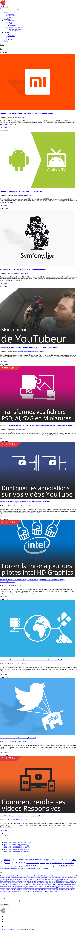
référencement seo (51, 886)
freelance (12, 881)
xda (42, 891)
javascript (66, 863)
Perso (23, 351)
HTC (56, 881)
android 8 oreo (53, 860)
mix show (10, 884)
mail (38, 883)
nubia (38, 884)
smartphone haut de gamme (47, 866)
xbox (39, 891)
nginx (34, 884)
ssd (10, 868)
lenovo (22, 883)
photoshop (8, 886)
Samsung (2, 888)
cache (10, 879)
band (18, 877)
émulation (7, 881)
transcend (34, 889)
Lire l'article (3, 127)
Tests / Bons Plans (9, 20)
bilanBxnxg (66, 859)
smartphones (66, 865)
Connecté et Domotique (15, 27)
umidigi (67, 889)
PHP (9, 37)
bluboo (56, 877)
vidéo (34, 868)
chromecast (20, 879)
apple (12, 877)
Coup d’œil (11, 14)
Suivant (6, 835)
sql (74, 888)
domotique (42, 863)
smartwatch (50, 888)
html (57, 863)
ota (70, 884)
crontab (59, 879)
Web (9, 34)
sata (15, 888)
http (62, 881)
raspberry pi (42, 886)
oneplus (55, 884)
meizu (59, 883)
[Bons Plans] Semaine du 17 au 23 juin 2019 (17, 846)
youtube (55, 891)
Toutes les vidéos (13, 31)
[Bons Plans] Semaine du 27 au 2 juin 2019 (16, 851)
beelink (38, 877)
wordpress (34, 891)
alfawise (12, 876)
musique (2, 866)
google (51, 863)
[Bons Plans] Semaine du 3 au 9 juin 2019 (16, 849)
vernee (15, 891)
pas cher (17, 866)
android (7, 860)
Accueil (6, 12)
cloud (42, 879)
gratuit (27, 881)
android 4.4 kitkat (14, 859)
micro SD (64, 883)
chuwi (25, 879)
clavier (28, 863)
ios (63, 863)
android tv (59, 860)
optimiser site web (11, 866)
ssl (3, 889)
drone (1, 881)
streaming (13, 868)
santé (12, 888)
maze (50, 883)
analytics (2, 859)
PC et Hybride (12, 25)
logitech (34, 883)
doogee (72, 879)
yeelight (50, 891)
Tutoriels (6, 32)
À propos (3, 929)
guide (31, 881)
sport (7, 868)
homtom (47, 881)
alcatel (8, 876)
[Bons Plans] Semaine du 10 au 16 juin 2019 (17, 847)
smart (20, 888)
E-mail (2, 899)
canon (14, 879)
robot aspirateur (61, 886)
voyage (23, 891)
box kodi (7, 863)
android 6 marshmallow (27, 860)
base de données (31, 877)
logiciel (29, 883)
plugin (21, 886)
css (38, 863)
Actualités (7, 19)
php (20, 866)
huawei (60, 863)
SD (18, 888)
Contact (10, 17)
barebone (23, 877)
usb (7, 891)
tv (31, 868)
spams (67, 888)
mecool (54, 883)
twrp (58, 889)
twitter (55, 889)
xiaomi (45, 868)
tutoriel (28, 868)
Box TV (10, 24)
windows (39, 868)
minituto (71, 863)
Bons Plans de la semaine (15, 29)
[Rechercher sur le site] (18, 9)
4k (1, 876)
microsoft (70, 883)
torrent (29, 889)
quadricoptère (34, 886)
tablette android (19, 868)
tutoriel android (46, 889)
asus (15, 877)
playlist (23, 866)
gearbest (47, 863)
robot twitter (70, 886)
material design (44, 883)
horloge (52, 881)
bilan (63, 859)
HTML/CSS (11, 36)
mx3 (6, 866)
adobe (3, 876)
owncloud (74, 884)
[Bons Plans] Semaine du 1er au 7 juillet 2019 (17, 844)
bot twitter (68, 877)
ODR (50, 884)
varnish (10, 891)
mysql (23, 884)
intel (1, 883)
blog (70, 860)
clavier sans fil (34, 863)
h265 (54, 863)
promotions (31, 865)
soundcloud (3, 868)
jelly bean (14, 883)
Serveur (10, 39)
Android (10, 22)
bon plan (61, 877)
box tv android (18, 862)
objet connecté (44, 884)
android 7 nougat (43, 860)
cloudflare (48, 879)
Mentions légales (12, 929)
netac (27, 884)
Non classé (20, 351)
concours (53, 879)
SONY (56, 888)
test (24, 868)
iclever (73, 881)
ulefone (62, 889)
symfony (12, 889)
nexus (30, 884)
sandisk (8, 888)
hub (70, 881)
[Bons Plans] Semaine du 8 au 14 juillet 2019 (17, 842)
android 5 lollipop (41, 876)
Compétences (11, 15)
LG (26, 883)
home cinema (40, 881)
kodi (18, 883)
